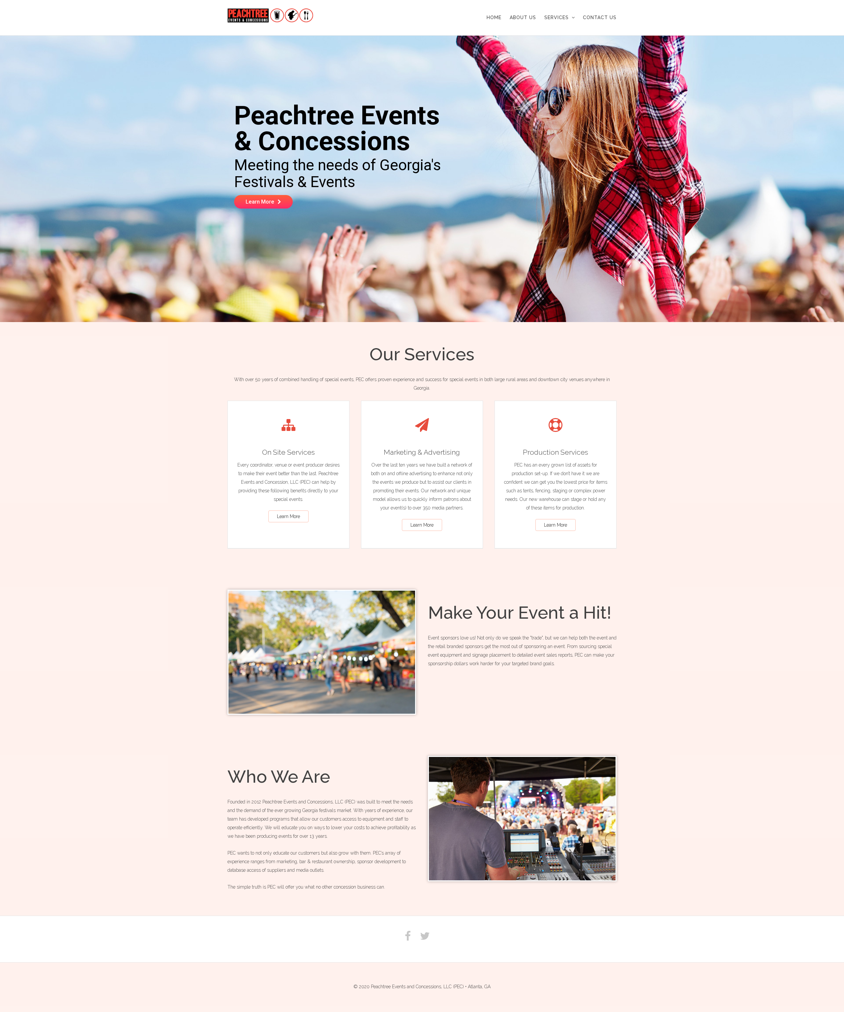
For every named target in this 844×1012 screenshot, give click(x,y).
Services (556, 17)
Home (494, 17)
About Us (523, 17)
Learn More (288, 516)
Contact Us (600, 17)
